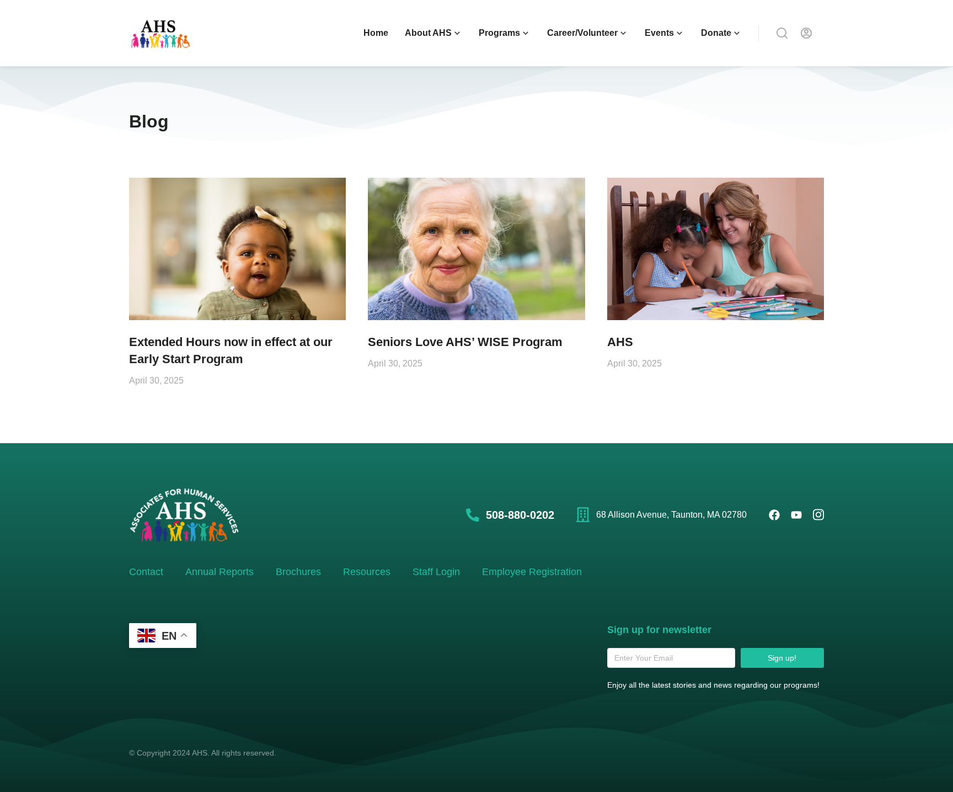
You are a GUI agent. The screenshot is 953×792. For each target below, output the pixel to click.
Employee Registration (532, 571)
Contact (146, 571)
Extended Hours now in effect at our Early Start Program (231, 350)
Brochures (298, 571)
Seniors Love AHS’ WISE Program (465, 342)
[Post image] (237, 249)
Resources (366, 571)
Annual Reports (219, 571)
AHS (620, 342)
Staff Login (436, 571)
